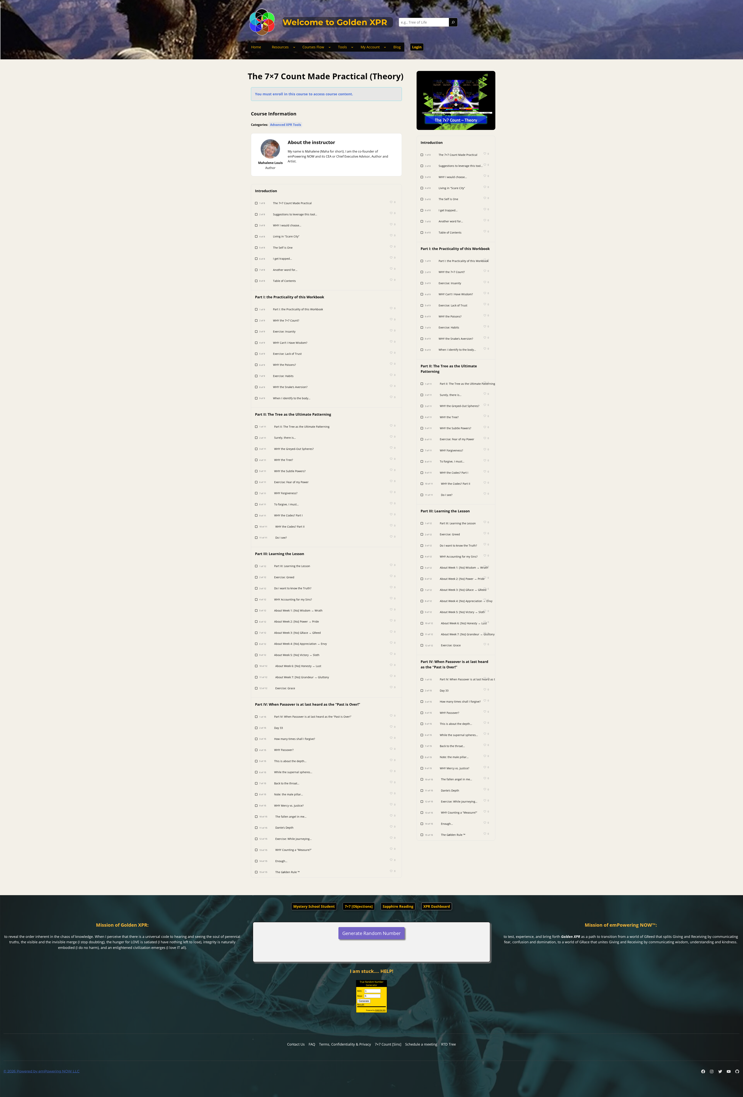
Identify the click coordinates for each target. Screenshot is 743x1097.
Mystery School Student (314, 906)
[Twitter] (720, 1071)
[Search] (453, 22)
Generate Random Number (371, 933)
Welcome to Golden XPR (334, 22)
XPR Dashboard (436, 906)
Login (417, 47)
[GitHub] (737, 1071)
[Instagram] (711, 1071)
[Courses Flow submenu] (330, 47)
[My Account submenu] (385, 47)
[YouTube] (728, 1071)
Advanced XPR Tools (285, 125)
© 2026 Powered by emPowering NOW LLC (41, 1071)
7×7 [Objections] (359, 906)
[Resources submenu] (294, 47)
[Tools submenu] (352, 47)
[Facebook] (703, 1071)
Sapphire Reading (398, 906)
